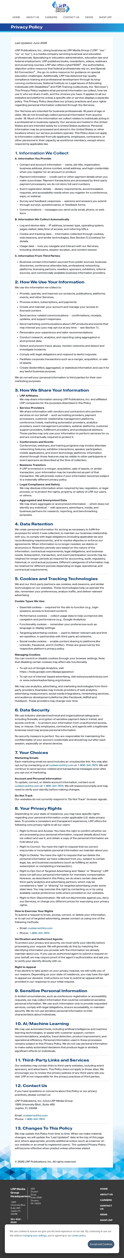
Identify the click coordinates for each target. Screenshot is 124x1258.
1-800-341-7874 (88, 765)
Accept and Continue (101, 1244)
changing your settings (34, 1235)
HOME (16, 17)
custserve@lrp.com (61, 765)
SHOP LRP (105, 17)
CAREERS (51, 17)
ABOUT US (32, 17)
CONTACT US (71, 17)
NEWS (89, 17)
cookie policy (79, 1235)
